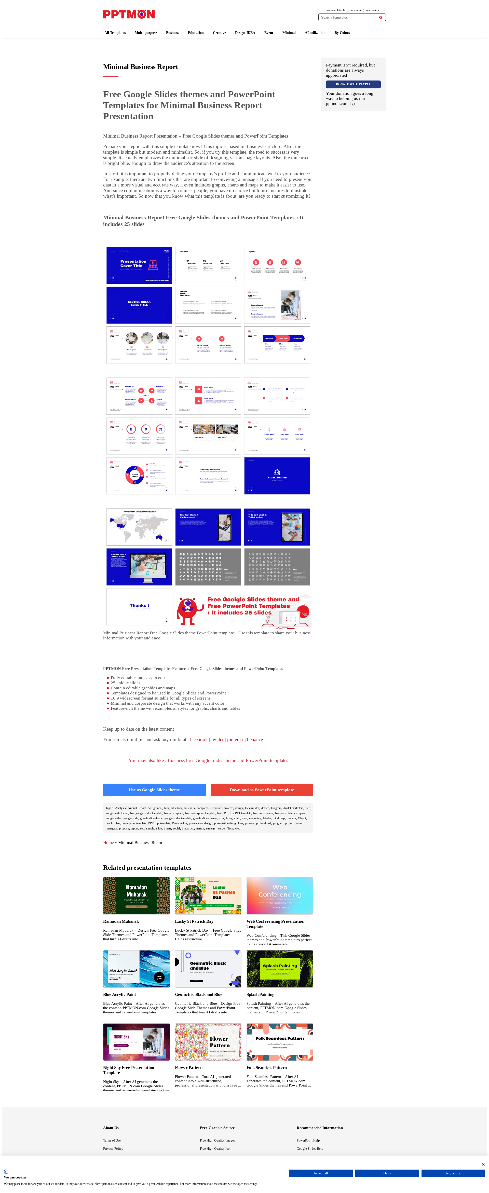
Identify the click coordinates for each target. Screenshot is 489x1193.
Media (267, 818)
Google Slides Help (310, 1148)
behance (255, 739)
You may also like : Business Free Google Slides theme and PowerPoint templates (208, 760)
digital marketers (293, 808)
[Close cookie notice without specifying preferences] (483, 1164)
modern (291, 818)
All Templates (115, 33)
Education (196, 33)
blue (166, 808)
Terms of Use (112, 1140)
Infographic (233, 818)
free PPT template (240, 813)
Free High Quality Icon (216, 1148)
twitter (217, 739)
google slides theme (205, 818)
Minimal (289, 33)
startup (200, 828)
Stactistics (188, 828)
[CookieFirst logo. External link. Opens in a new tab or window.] (6, 1172)
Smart (167, 828)
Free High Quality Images (217, 1140)
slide (159, 828)
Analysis (120, 808)
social (176, 828)
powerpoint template (134, 823)
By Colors (342, 33)
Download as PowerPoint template (262, 789)
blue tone (176, 808)
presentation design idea (228, 823)
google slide (131, 818)
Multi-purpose (146, 33)
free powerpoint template (200, 813)
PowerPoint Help (308, 1140)
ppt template (163, 823)
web (237, 828)
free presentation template (290, 813)
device (265, 808)
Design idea (252, 808)
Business (172, 33)
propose (124, 828)
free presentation (263, 813)
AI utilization (315, 33)
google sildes (113, 818)
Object (302, 818)
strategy (210, 828)
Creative (219, 33)
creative (228, 808)
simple (150, 828)
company (202, 808)
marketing (255, 818)
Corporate (216, 808)
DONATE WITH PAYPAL (353, 84)
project (289, 823)
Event (268, 33)
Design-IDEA (245, 33)
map (244, 818)
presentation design (200, 823)
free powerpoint (173, 813)
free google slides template (146, 813)
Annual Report (137, 808)
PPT (151, 823)
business (189, 808)
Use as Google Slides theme (154, 789)
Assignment (155, 808)
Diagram (276, 808)
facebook (199, 739)
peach (109, 823)
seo (142, 828)
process (249, 823)
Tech (230, 828)
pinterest (235, 739)
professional (263, 823)
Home (108, 842)
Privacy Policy (113, 1148)
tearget (221, 828)
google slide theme (151, 818)
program (278, 823)
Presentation (179, 823)
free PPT (222, 813)
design (239, 808)
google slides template (178, 818)
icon (221, 818)
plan (117, 823)
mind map (279, 818)
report (134, 828)
